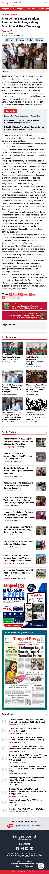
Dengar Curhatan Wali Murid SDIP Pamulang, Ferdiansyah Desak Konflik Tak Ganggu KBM (28, 791)
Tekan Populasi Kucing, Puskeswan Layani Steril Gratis (25, 729)
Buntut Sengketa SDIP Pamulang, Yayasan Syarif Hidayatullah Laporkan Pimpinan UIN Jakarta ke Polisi (28, 757)
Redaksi (19, 861)
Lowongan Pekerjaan (24, 866)
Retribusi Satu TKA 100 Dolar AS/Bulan (26, 809)
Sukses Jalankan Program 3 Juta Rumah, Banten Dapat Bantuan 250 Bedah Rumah (27, 721)
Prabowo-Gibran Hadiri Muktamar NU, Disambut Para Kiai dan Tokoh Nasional (26, 747)
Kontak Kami (28, 861)
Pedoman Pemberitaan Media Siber (24, 864)
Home (4, 14)
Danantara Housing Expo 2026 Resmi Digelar (25, 801)
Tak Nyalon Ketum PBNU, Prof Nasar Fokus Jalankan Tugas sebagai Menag (26, 738)
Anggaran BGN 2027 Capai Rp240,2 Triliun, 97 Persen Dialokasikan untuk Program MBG (28, 768)
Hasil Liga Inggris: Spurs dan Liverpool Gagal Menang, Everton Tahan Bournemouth (26, 780)
